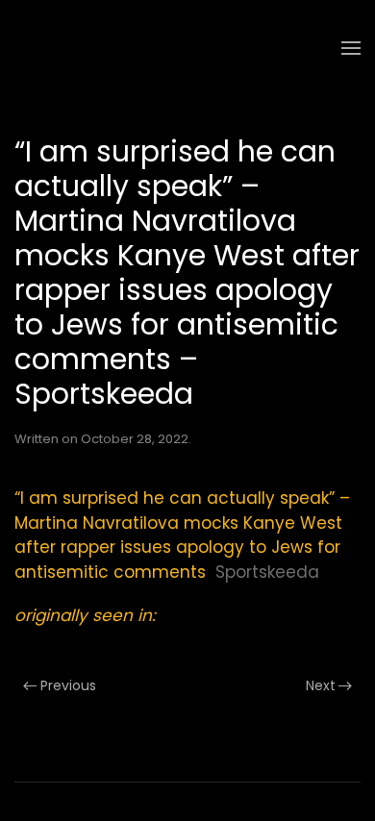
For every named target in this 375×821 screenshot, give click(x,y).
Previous (68, 685)
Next (321, 685)
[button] (351, 48)
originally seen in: (85, 615)
